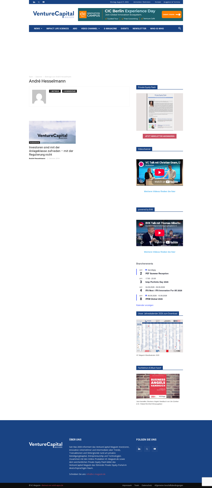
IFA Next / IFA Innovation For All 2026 (164, 290)
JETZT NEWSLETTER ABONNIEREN (159, 136)
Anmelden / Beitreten (142, 2)
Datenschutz (147, 485)
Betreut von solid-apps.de (52, 485)
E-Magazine (110, 28)
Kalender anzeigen (144, 305)
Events (125, 28)
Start (31, 76)
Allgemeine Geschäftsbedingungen (169, 485)
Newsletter (139, 28)
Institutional (34, 142)
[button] (179, 28)
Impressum (127, 485)
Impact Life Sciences (57, 28)
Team (136, 485)
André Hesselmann (37, 158)
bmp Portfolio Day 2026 (157, 281)
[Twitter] (39, 2)
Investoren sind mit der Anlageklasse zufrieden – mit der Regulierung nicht (51, 151)
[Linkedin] (34, 2)
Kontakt (158, 2)
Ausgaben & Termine (172, 2)
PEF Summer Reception (157, 273)
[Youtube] (43, 2)
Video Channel (89, 28)
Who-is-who (157, 28)
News (37, 28)
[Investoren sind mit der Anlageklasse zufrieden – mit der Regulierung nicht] (52, 132)
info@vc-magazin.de (96, 474)
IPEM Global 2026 (154, 298)
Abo (75, 28)
